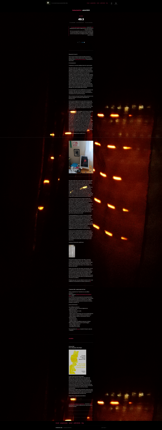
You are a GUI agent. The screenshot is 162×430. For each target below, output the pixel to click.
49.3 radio (60, 427)
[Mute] (80, 42)
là (90, 281)
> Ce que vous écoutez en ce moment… (78, 27)
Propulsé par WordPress (67, 427)
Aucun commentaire (89, 22)
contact (70, 423)
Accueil (57, 423)
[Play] (77, 42)
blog (83, 423)
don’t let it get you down (80, 59)
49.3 (81, 19)
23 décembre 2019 (81, 22)
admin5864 (73, 22)
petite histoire (77, 423)
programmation (64, 423)
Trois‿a (78, 329)
